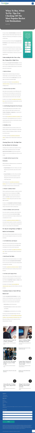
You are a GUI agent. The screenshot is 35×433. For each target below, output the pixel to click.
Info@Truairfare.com (5, 396)
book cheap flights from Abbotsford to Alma (13, 317)
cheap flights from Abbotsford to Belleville (12, 220)
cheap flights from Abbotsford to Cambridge (13, 116)
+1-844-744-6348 (5, 395)
